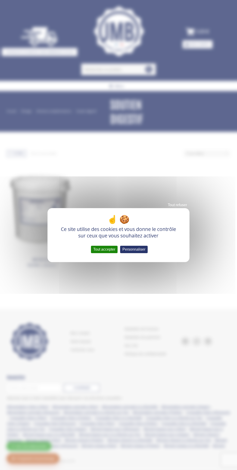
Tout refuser (177, 205)
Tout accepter (104, 249)
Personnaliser (133, 249)
